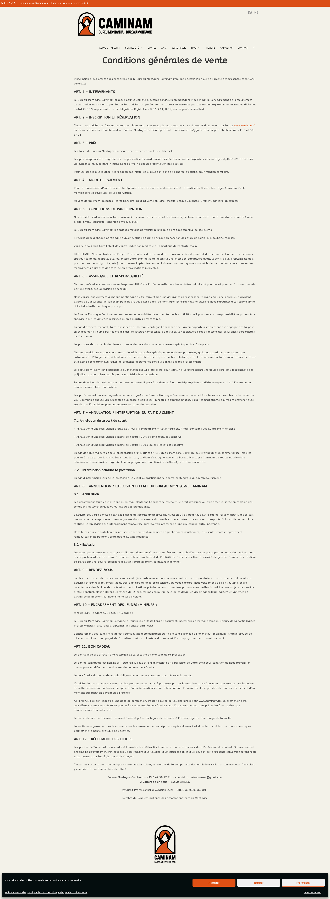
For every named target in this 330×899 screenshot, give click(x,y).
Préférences (303, 882)
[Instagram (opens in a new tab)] (256, 13)
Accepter (214, 882)
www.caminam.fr (245, 125)
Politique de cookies (15, 892)
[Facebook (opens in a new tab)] (250, 13)
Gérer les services (312, 892)
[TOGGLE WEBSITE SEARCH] (254, 48)
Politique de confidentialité (42, 892)
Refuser (258, 882)
